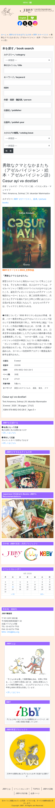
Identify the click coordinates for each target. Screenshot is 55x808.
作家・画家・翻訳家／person (17, 99)
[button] (25, 2)
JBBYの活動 (48, 789)
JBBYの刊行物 (21, 793)
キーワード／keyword (14, 77)
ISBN (6, 87)
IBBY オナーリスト (22, 199)
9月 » (42, 594)
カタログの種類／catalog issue (18, 133)
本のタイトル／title (13, 65)
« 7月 (13, 594)
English (23, 18)
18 (13, 587)
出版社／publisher (12, 110)
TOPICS (36, 789)
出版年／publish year (14, 122)
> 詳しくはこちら (9, 433)
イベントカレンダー (22, 789)
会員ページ (35, 793)
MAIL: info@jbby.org (10, 632)
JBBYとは (6, 789)
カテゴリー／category (14, 54)
